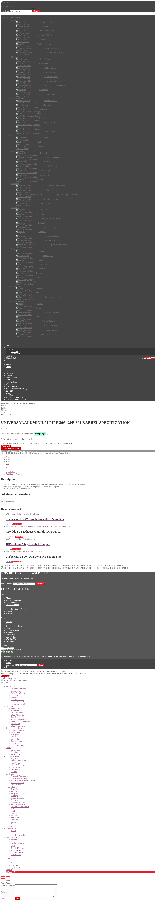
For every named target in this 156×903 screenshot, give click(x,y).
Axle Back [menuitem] (15, 697)
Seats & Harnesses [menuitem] (18, 848)
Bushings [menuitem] (14, 796)
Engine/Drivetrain (13, 630)
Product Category (65, 453)
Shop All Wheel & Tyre (25, 291)
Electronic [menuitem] (10, 774)
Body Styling (11, 637)
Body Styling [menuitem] (11, 809)
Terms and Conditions (14, 397)
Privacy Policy (11, 386)
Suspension (10, 635)
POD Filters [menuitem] (15, 711)
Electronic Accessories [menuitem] (19, 776)
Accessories (10, 641)
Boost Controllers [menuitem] (17, 783)
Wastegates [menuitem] (15, 735)
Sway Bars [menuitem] (15, 789)
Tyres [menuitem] (13, 833)
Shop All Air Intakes (23, 61)
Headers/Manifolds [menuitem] (18, 702)
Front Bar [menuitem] (14, 815)
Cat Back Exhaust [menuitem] (18, 695)
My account (15, 354)
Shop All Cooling (22, 140)
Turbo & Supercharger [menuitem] (14, 728)
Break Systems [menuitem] (16, 767)
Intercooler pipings (40, 453)
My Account (10, 660)
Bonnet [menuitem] (13, 822)
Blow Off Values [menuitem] (17, 730)
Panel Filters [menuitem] (15, 708)
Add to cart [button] (17, 524)
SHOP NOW (6, 414)
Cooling (9, 628)
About (8, 367)
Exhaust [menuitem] (9, 686)
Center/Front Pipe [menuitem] (17, 700)
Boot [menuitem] (13, 824)
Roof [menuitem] (13, 826)
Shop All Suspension (24, 212)
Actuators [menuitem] (14, 743)
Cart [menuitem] (12, 863)
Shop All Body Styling (24, 253)
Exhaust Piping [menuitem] (16, 691)
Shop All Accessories (24, 306)
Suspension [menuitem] (10, 787)
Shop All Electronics (23, 188)
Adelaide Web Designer (57, 656)
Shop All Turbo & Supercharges (28, 103)
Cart (12, 349)
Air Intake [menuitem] (10, 706)
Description (10, 472)
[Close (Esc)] (2, 876)
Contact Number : (8, 886)
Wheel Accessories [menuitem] (18, 835)
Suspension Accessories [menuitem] (20, 807)
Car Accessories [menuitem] (17, 852)
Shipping (9, 391)
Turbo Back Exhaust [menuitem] (19, 693)
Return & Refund (12, 605)
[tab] (80, 472)
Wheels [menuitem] (13, 831)
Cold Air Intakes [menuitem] (17, 713)
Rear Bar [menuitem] (14, 820)
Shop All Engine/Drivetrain (26, 155)
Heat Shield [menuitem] (15, 724)
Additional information (14, 474)
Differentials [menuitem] (15, 769)
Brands (8, 369)
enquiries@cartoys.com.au (11, 650)
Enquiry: (4, 892)
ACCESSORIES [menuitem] (12, 837)
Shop (8, 347)
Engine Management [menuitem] (19, 778)
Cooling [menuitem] (9, 748)
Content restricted (12, 378)
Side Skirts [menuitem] (15, 818)
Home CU (10, 380)
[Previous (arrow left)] (2, 878)
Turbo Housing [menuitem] (16, 732)
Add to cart (6, 446)
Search (36, 11)
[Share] (4, 876)
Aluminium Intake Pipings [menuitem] (21, 721)
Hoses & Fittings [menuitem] (17, 765)
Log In (8, 360)
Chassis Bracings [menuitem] (17, 798)
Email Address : (7, 883)
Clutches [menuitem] (14, 772)
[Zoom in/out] (9, 876)
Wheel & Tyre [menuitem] (11, 828)
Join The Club (11, 382)
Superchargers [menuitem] (16, 741)
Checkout (14, 352)
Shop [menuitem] (8, 861)
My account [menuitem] (15, 867)
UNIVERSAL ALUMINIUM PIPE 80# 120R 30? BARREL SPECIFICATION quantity (35, 443)
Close (3, 899)
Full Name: (5, 881)
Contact (9, 356)
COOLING (27, 453)
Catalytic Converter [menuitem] (18, 689)
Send (17, 898)
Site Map (9, 395)
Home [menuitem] (8, 859)
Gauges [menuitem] (14, 842)
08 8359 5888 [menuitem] (11, 872)
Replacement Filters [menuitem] (18, 719)
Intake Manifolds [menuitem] (17, 715)
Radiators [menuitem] (14, 752)
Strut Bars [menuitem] (14, 791)
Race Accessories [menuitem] (17, 850)
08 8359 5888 (149, 358)
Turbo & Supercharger (14, 626)
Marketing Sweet (84, 656)
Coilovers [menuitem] (14, 800)
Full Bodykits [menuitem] (16, 813)
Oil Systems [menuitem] (15, 750)
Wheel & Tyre (11, 639)
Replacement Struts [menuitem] (18, 804)
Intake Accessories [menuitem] (18, 726)
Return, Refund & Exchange (17, 388)
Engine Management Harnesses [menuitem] (23, 780)
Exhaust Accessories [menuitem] (18, 704)
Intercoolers (53, 453)
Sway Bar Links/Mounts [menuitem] (20, 793)
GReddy (10, 501)
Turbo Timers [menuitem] (16, 785)
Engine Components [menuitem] (18, 761)
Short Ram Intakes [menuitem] (18, 717)
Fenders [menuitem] (14, 811)
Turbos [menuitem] (13, 737)
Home (8, 345)
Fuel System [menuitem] (15, 763)
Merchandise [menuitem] (16, 855)
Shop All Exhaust (22, 24)
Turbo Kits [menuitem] (15, 739)
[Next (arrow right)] (4, 878)
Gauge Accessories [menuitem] (18, 844)
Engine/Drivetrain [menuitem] (13, 756)
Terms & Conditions (13, 600)
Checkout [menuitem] (14, 865)
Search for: (5, 11)
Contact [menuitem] (9, 870)
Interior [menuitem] (13, 846)
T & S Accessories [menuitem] (18, 745)
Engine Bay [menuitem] (15, 759)
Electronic (10, 633)
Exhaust (9, 622)
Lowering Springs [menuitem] (18, 802)
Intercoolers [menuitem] (15, 754)
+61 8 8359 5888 (7, 6)
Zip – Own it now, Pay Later (17, 399)
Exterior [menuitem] (14, 839)
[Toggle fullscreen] (7, 876)
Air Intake (10, 624)
